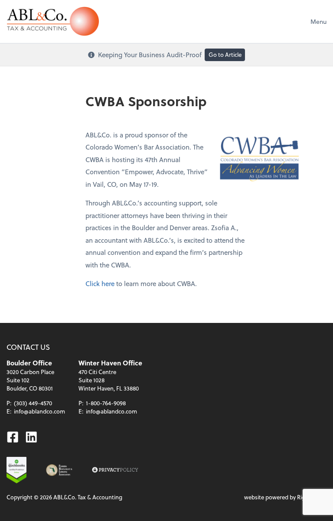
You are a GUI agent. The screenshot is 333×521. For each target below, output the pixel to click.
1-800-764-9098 (106, 403)
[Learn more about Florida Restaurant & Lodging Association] (59, 470)
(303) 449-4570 (33, 403)
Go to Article (225, 54)
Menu (318, 21)
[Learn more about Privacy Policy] (115, 470)
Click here (99, 283)
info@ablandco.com (39, 411)
